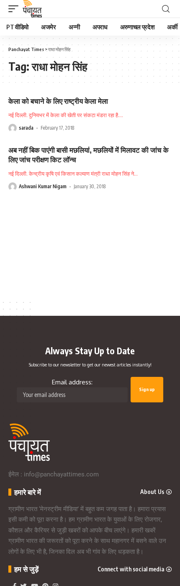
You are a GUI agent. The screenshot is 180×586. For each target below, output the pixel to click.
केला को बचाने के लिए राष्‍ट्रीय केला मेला (58, 100)
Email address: (72, 382)
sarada (26, 128)
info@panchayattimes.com (61, 474)
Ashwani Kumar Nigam (43, 186)
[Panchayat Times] (32, 9)
